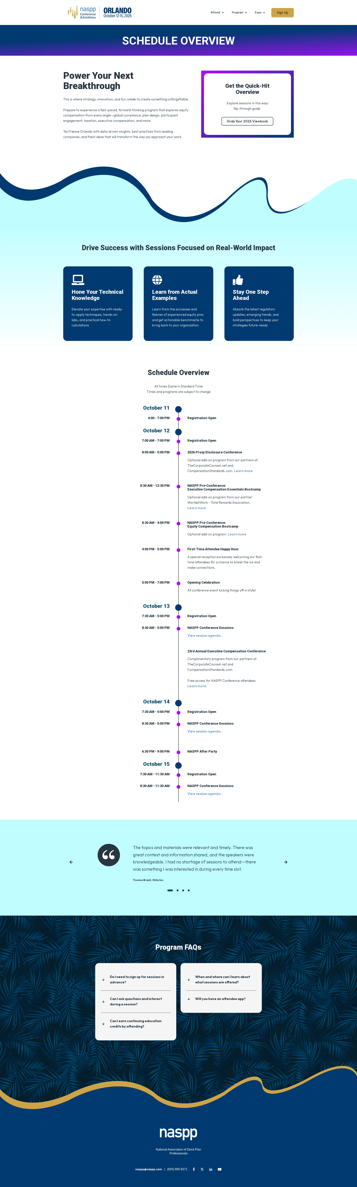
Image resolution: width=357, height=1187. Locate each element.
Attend (215, 12)
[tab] (170, 890)
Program (237, 12)
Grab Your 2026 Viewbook (247, 121)
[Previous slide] (71, 863)
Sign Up (282, 12)
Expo (258, 12)
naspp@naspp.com (148, 1169)
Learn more (196, 508)
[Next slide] (285, 863)
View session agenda (204, 635)
